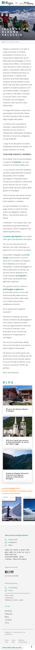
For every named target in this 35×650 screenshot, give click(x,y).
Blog (7, 617)
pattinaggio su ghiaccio (13, 289)
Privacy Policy (9, 595)
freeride (17, 162)
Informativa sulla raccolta (11, 648)
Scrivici (10, 590)
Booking (8, 611)
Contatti (8, 620)
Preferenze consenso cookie (14, 600)
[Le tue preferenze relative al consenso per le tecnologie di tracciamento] (31, 646)
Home (3, 41)
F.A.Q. (7, 623)
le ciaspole (20, 276)
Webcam (8, 614)
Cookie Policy (9, 598)
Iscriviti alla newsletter (11, 576)
